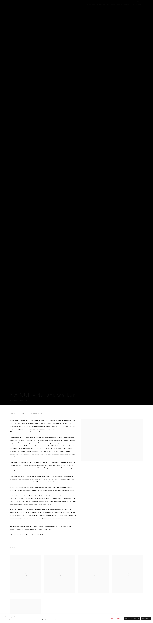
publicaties (111, 4)
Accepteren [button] (146, 618)
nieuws (119, 4)
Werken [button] (22, 413)
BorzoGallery (16, 4)
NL (142, 1)
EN (138, 1)
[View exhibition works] (112, 420)
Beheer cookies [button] (116, 618)
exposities (101, 4)
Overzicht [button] (13, 413)
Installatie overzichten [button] (35, 413)
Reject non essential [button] (132, 618)
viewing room (137, 4)
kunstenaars (91, 4)
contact (127, 4)
